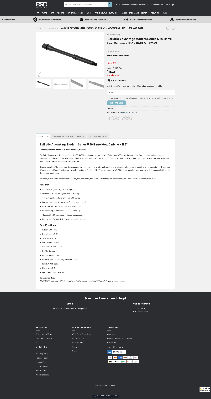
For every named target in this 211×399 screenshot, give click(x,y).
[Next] (99, 54)
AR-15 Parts (42, 13)
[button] (204, 389)
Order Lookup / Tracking (45, 334)
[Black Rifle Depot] (49, 5)
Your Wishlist (41, 370)
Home (38, 27)
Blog (165, 13)
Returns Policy (42, 358)
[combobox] (86, 4)
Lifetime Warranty (43, 366)
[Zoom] (39, 74)
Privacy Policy (41, 362)
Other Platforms (75, 13)
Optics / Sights (57, 13)
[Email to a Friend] (118, 118)
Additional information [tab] (63, 136)
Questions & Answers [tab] (98, 136)
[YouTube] (127, 118)
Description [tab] (43, 136)
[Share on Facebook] (110, 118)
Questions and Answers (118, 55)
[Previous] (40, 54)
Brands (124, 13)
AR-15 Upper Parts (132, 112)
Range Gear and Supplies (106, 13)
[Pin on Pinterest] (123, 118)
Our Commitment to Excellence (119, 338)
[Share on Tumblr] (131, 118)
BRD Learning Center (138, 13)
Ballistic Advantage (114, 35)
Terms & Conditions (115, 347)
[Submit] (110, 4)
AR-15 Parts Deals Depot (82, 334)
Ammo (89, 13)
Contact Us (111, 342)
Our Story (111, 334)
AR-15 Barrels (51, 27)
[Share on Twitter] (114, 118)
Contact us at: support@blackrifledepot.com (70, 308)
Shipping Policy (42, 353)
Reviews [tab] (80, 136)
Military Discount (42, 375)
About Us (155, 13)
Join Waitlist (116, 103)
